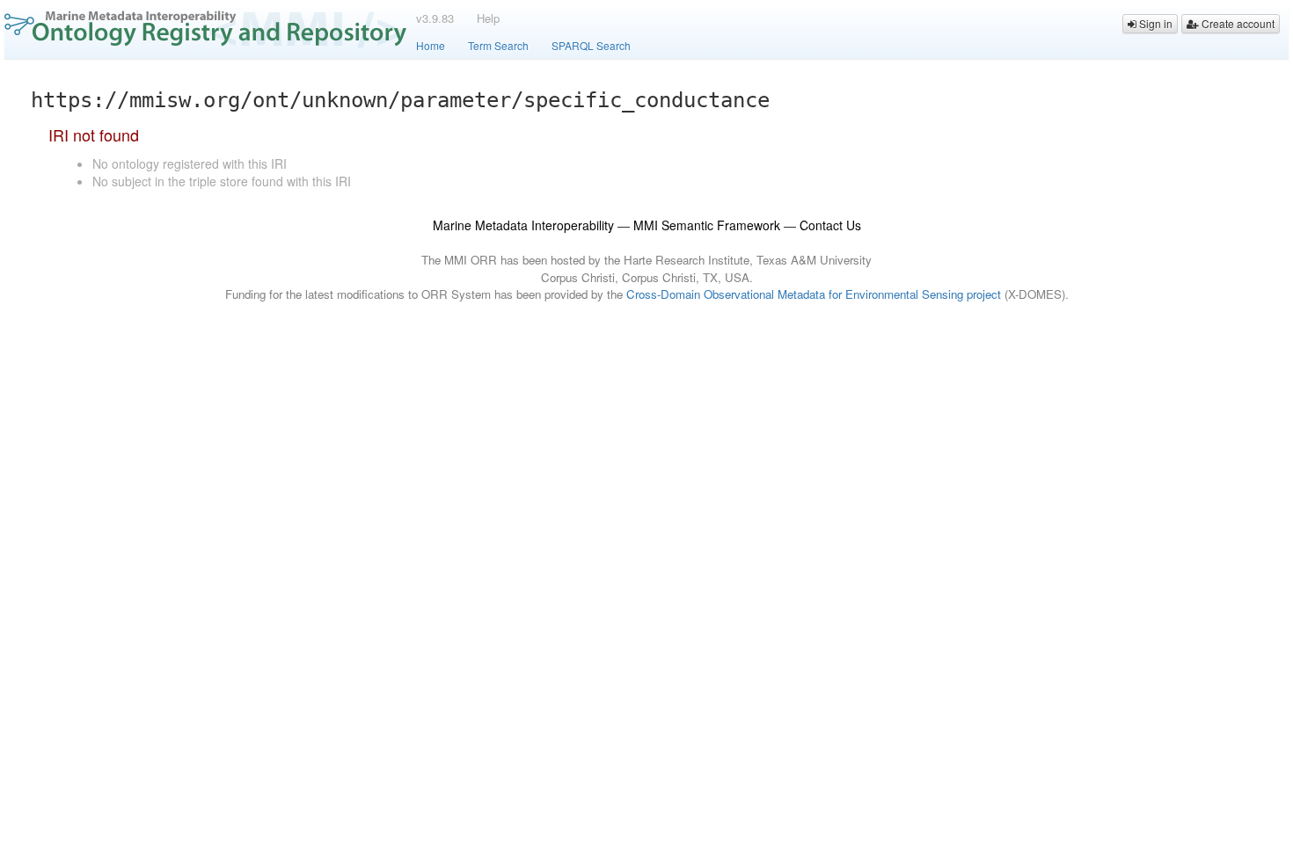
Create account (1237, 23)
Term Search (498, 45)
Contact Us (830, 225)
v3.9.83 (435, 18)
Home (430, 45)
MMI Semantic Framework (706, 225)
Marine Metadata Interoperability (523, 225)
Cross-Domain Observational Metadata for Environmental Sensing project (813, 294)
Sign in (1154, 23)
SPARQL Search (591, 45)
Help (488, 18)
